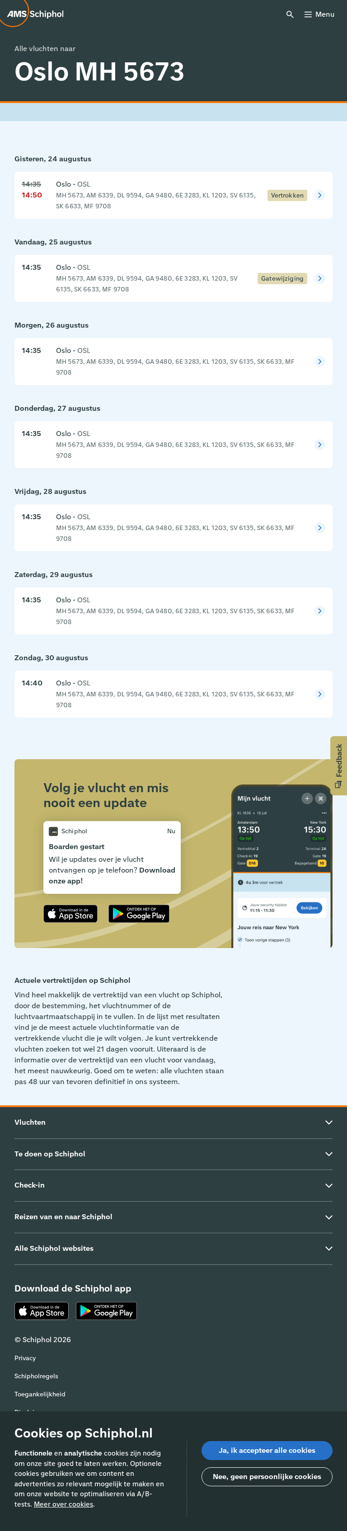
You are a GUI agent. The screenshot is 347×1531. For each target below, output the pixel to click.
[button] (338, 765)
